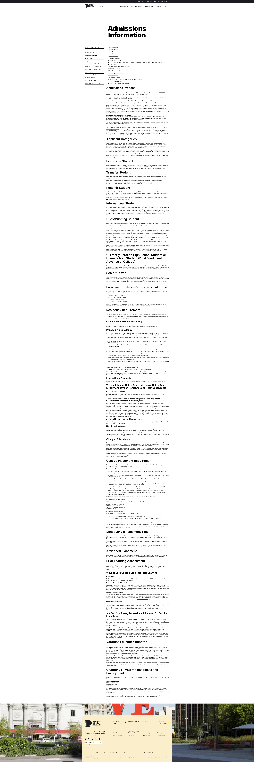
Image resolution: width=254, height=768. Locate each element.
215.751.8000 (115, 738)
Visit (139, 1)
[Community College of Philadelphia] (90, 6)
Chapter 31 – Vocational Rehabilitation (119, 83)
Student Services (149, 6)
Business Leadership (152, 608)
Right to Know (126, 752)
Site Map (97, 752)
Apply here (162, 92)
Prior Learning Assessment (114, 77)
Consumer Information (104, 752)
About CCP (159, 6)
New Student (112, 51)
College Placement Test (114, 70)
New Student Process (123, 199)
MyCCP (167, 1)
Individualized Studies (142, 599)
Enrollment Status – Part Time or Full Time (118, 66)
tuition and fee (112, 283)
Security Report (133, 752)
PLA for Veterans (142, 586)
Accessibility (112, 752)
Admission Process (157, 168)
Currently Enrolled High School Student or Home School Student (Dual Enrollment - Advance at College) (135, 62)
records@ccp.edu (110, 637)
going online (158, 664)
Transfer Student (113, 54)
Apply (142, 1)
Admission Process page (154, 237)
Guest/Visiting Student (115, 60)
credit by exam (124, 580)
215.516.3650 (130, 738)
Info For (101, 6)
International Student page (153, 213)
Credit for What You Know (114, 589)
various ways (117, 119)
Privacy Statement (119, 752)
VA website (164, 688)
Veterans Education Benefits (115, 81)
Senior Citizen (112, 64)
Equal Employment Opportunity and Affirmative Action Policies (108, 758)
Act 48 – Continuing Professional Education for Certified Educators (125, 79)
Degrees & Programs (136, 6)
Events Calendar (161, 1)
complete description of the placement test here (138, 546)
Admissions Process (113, 47)
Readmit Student (113, 56)
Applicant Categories (113, 49)
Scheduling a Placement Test (116, 73)
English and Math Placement (131, 541)
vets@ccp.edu (113, 692)
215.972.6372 (145, 738)
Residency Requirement (114, 68)
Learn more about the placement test (115, 499)
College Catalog (149, 1)
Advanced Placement (113, 75)
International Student (114, 58)
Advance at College (126, 268)
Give (155, 1)
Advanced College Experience (145, 268)
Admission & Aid (124, 6)
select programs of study (112, 129)
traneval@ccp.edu (118, 511)
